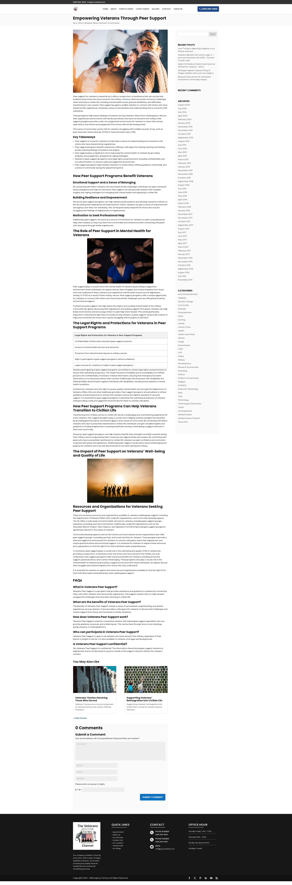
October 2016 (184, 265)
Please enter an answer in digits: (90, 784)
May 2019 (182, 152)
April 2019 (182, 156)
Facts (180, 316)
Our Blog (177, 9)
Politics (181, 374)
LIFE (180, 353)
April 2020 (182, 116)
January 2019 (184, 167)
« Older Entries (80, 718)
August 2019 (183, 141)
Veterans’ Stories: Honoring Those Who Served (91, 699)
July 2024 (182, 112)
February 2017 (184, 251)
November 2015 (185, 280)
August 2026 (184, 105)
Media (181, 356)
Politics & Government (188, 378)
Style (180, 393)
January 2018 (184, 210)
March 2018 (183, 203)
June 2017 (182, 236)
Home (105, 9)
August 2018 (183, 185)
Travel (181, 407)
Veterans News (185, 415)
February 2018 (184, 207)
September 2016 (185, 269)
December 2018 (185, 170)
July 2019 (182, 145)
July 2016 (182, 276)
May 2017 (182, 240)
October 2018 (184, 178)
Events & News (126, 9)
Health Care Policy (186, 334)
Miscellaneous (184, 363)
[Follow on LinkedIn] (205, 878)
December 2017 (185, 214)
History (181, 338)
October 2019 (184, 134)
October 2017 (184, 221)
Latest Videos (142, 9)
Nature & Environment (188, 367)
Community (183, 305)
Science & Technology (188, 389)
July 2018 (182, 189)
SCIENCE (182, 385)
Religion (181, 382)
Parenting (182, 371)
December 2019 (185, 127)
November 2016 (185, 262)
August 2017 (183, 229)
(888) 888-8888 (209, 9)
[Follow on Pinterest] (200, 878)
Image (181, 342)
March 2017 (183, 247)
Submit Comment (152, 797)
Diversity (182, 309)
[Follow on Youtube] (211, 878)
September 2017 (185, 225)
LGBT (180, 349)
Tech (180, 396)
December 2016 (185, 258)
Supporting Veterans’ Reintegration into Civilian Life (144, 699)
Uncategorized (185, 411)
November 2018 (185, 174)
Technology (183, 400)
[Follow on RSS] (216, 878)
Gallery (155, 9)
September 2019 (185, 138)
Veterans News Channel (95, 23)
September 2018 (185, 181)
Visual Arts (183, 422)
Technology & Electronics (189, 404)
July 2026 (182, 108)
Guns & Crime (184, 327)
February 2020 (184, 119)
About (114, 9)
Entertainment (185, 312)
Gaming (181, 320)
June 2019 (182, 149)
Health (181, 331)
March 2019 (183, 159)
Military (181, 360)
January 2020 (184, 123)
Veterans (126, 99)
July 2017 (182, 232)
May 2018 (182, 196)
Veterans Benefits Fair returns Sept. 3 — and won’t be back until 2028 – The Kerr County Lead (196, 58)
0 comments (114, 23)
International (184, 345)
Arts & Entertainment (188, 294)
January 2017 (184, 254)
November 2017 (185, 218)
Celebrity (182, 298)
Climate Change (185, 302)
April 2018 (182, 200)
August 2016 (183, 272)
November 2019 (185, 130)
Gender (181, 323)
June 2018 (182, 192)
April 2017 (182, 243)
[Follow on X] (195, 878)
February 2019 (184, 163)
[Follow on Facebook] (189, 878)
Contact (166, 9)
